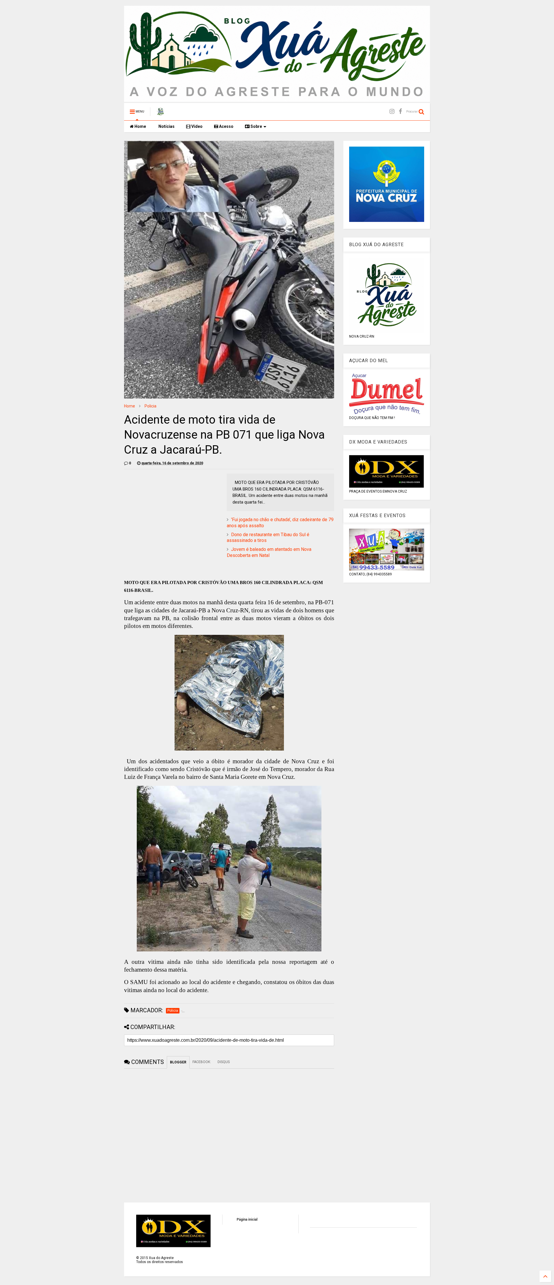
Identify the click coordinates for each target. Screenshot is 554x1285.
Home (140, 126)
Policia (150, 406)
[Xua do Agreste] (160, 113)
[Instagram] (392, 111)
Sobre (256, 126)
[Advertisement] (172, 514)
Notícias (166, 126)
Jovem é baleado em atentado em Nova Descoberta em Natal (269, 552)
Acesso (225, 126)
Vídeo (196, 126)
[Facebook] (400, 111)
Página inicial (247, 1219)
